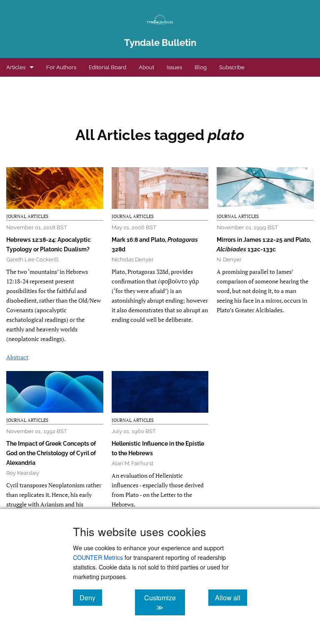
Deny (91, 597)
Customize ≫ (164, 602)
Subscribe (232, 67)
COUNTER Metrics (98, 557)
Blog (201, 67)
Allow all (231, 597)
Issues (174, 67)
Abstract (17, 357)
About (146, 67)
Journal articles (27, 216)
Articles (15, 67)
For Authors (61, 67)
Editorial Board (107, 67)
